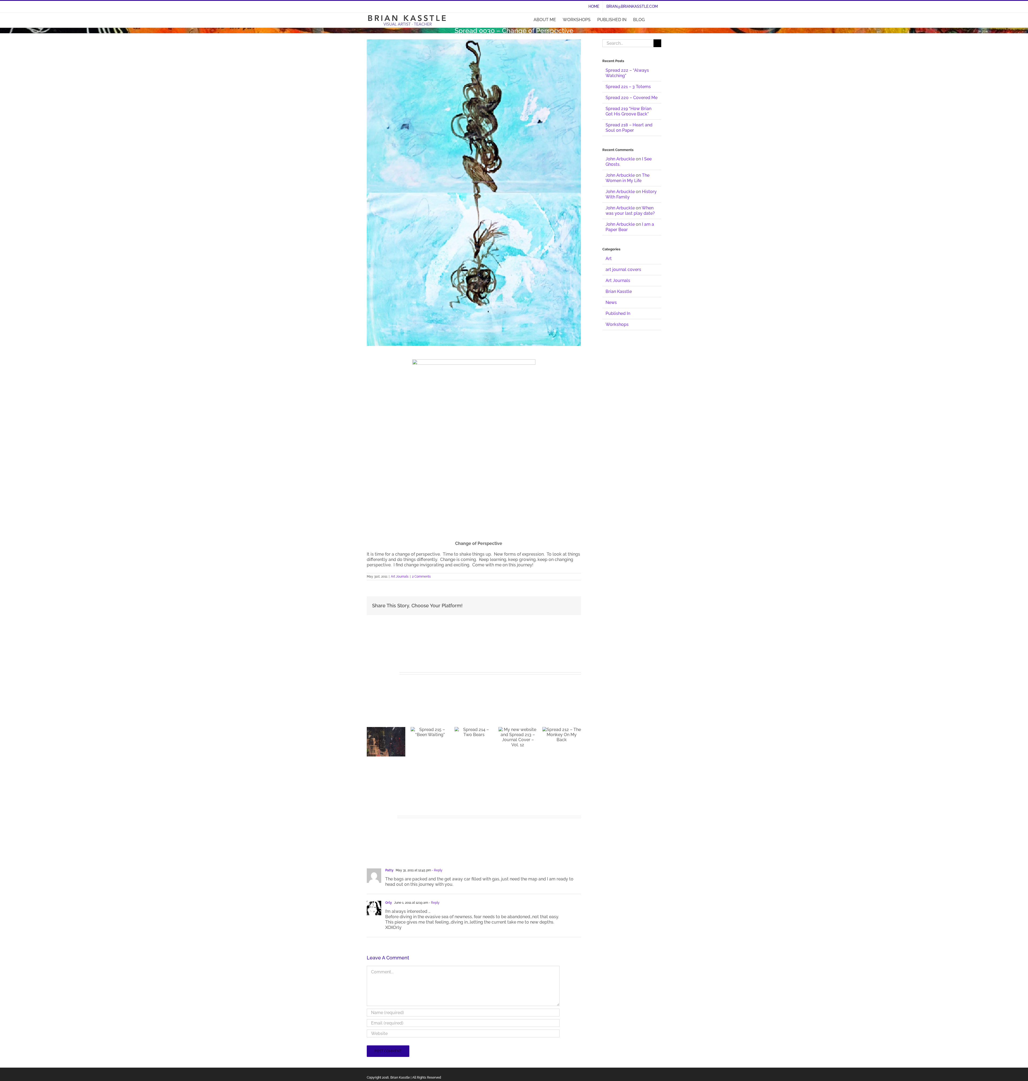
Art (609, 258)
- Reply (437, 861)
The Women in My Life (627, 178)
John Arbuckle (620, 158)
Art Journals (400, 576)
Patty (389, 861)
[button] (653, 20)
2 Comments (421, 576)
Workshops (617, 324)
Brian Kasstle (619, 291)
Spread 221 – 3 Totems (628, 86)
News (611, 302)
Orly (388, 893)
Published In (618, 313)
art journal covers (623, 269)
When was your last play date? (630, 210)
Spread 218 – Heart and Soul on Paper (629, 127)
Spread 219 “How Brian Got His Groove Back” (628, 111)
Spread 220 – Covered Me (631, 97)
